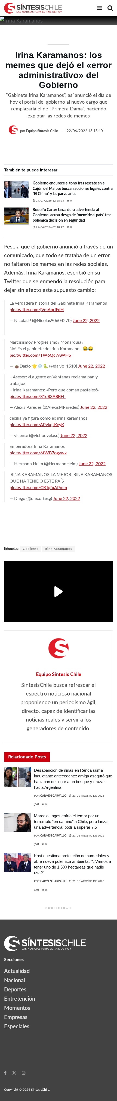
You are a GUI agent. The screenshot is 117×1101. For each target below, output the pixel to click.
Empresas (15, 1017)
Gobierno (31, 548)
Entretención (19, 999)
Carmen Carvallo (53, 795)
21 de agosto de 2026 (88, 795)
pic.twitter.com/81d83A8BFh (38, 396)
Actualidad (17, 971)
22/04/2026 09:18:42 (49, 227)
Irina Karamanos (58, 548)
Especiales (16, 1026)
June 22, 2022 (86, 320)
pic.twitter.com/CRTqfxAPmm (38, 488)
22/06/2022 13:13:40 (85, 131)
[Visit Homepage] (33, 8)
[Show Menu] (99, 8)
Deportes (15, 990)
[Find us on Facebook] (5, 1072)
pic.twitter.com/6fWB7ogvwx (38, 453)
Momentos (17, 1008)
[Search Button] (110, 8)
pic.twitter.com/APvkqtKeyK (37, 425)
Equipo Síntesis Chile (42, 131)
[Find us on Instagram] (24, 1072)
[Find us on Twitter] (14, 1072)
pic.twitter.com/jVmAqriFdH (37, 310)
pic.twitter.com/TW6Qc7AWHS (40, 355)
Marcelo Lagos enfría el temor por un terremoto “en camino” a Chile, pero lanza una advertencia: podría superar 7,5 (70, 821)
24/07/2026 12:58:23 (49, 200)
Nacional (14, 980)
